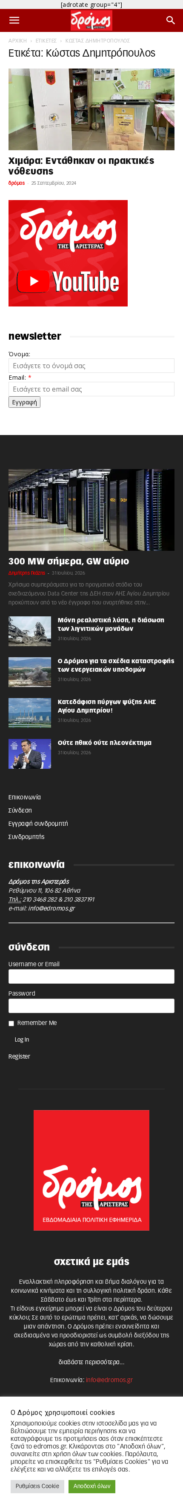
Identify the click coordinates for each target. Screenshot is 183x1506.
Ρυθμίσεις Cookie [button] (37, 1486)
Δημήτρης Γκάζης (27, 573)
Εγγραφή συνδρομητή (38, 824)
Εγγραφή (24, 402)
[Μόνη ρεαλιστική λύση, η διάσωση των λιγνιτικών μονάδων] (30, 631)
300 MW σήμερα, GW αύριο (69, 561)
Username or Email (34, 965)
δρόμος (17, 183)
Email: (20, 377)
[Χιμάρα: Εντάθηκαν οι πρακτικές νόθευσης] (91, 109)
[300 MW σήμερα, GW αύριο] (91, 510)
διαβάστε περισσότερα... (92, 1363)
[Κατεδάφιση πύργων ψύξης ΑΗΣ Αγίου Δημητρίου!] (30, 713)
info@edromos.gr (51, 909)
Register (19, 1057)
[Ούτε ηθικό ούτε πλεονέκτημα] (30, 754)
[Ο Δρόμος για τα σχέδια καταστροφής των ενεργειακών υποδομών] (30, 672)
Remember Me (37, 1023)
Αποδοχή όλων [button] (92, 1486)
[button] (14, 20)
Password (22, 994)
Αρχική (18, 40)
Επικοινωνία (25, 798)
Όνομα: (19, 354)
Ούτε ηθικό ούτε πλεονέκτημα (105, 743)
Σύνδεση (20, 811)
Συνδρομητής (27, 837)
